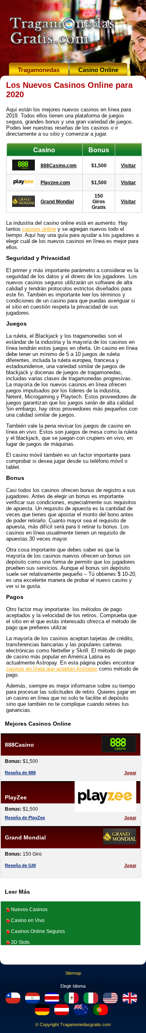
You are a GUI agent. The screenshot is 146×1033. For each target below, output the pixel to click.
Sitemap (73, 973)
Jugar (130, 772)
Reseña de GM (20, 865)
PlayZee (16, 797)
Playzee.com (55, 182)
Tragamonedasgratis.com (85, 1024)
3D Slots (20, 942)
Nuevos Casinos (29, 909)
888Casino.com (59, 165)
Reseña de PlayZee (25, 817)
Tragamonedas (39, 69)
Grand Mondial (57, 201)
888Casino (19, 744)
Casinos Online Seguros (38, 931)
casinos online (39, 229)
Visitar (128, 165)
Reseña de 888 (20, 772)
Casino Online (98, 69)
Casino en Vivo (28, 920)
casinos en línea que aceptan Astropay (51, 669)
